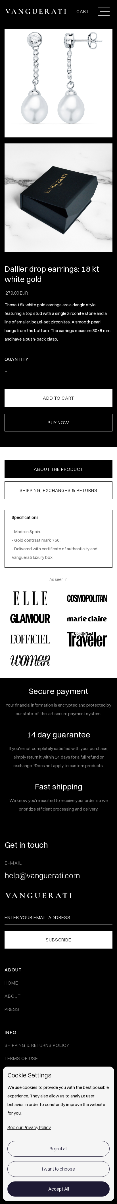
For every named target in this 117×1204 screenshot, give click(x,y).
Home (11, 983)
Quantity (16, 359)
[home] (36, 11)
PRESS (12, 1009)
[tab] (58, 469)
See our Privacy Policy (29, 1127)
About (13, 996)
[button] (83, 11)
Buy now (59, 422)
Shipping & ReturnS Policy (37, 1045)
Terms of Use (21, 1058)
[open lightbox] (58, 200)
